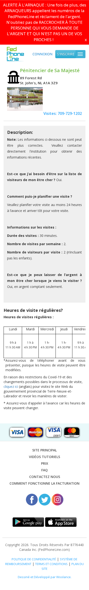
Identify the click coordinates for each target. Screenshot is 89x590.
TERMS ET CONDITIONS (51, 564)
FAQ (44, 470)
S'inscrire (65, 54)
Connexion (42, 54)
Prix (44, 463)
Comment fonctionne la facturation (44, 483)
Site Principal (44, 450)
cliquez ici (11, 386)
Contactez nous (44, 476)
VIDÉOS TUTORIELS (44, 456)
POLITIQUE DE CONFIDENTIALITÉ (34, 559)
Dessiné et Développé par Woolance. (44, 577)
